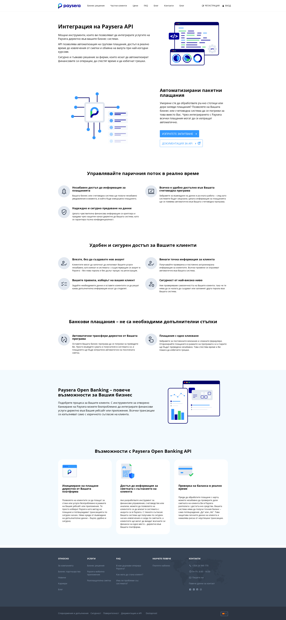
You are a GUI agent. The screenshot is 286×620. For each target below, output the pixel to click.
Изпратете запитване (178, 134)
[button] (224, 614)
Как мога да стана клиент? (129, 574)
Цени (135, 5)
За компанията (65, 565)
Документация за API (177, 143)
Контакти (169, 5)
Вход (228, 5)
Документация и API (131, 613)
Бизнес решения (96, 5)
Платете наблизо (161, 565)
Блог (156, 5)
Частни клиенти (118, 5)
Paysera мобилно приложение (95, 573)
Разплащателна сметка (99, 580)
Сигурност (96, 613)
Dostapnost (151, 613)
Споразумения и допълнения (73, 613)
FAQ (146, 5)
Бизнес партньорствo (69, 571)
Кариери (62, 583)
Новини (62, 577)
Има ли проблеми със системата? (127, 582)
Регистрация (212, 5)
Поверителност (111, 613)
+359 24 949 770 (200, 565)
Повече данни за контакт (202, 583)
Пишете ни (198, 577)
